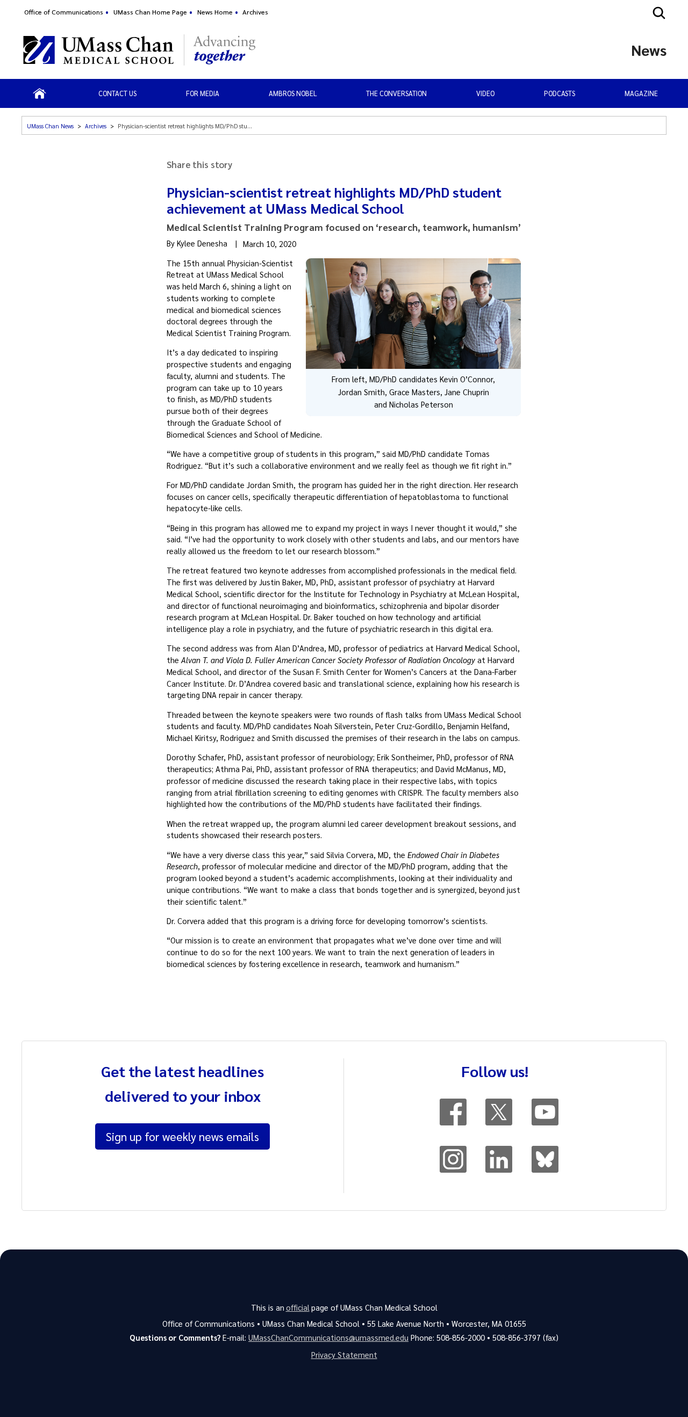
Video (485, 93)
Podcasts (559, 93)
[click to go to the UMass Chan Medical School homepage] (98, 50)
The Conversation (396, 93)
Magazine (641, 93)
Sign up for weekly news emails (182, 1136)
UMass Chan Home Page (150, 12)
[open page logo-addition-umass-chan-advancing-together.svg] (224, 49)
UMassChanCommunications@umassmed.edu (328, 1337)
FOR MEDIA (202, 93)
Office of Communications (63, 12)
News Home (215, 12)
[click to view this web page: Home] (40, 93)
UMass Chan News (50, 126)
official (298, 1307)
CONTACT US (117, 93)
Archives (255, 12)
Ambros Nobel (293, 93)
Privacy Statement (344, 1355)
